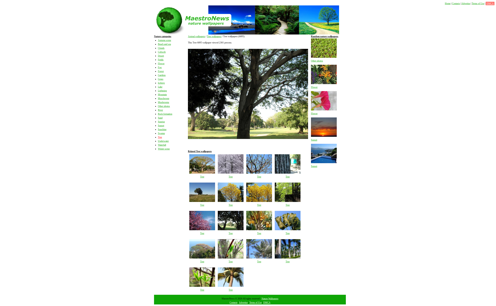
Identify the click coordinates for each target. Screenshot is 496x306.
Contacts (456, 3)
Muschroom (163, 98)
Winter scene (164, 148)
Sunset (161, 125)
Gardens (162, 75)
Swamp (161, 133)
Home (447, 3)
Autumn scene (164, 40)
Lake (160, 86)
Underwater (163, 141)
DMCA (490, 3)
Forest (161, 71)
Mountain (162, 94)
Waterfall (162, 145)
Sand (160, 117)
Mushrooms (163, 102)
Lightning (162, 90)
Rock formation (165, 114)
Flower (161, 63)
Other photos (164, 106)
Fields (161, 59)
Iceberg (161, 83)
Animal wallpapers (196, 36)
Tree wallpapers (214, 36)
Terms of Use (478, 3)
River (160, 110)
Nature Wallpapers (270, 298)
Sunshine (162, 129)
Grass (160, 79)
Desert (161, 55)
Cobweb (162, 52)
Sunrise (161, 121)
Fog (160, 67)
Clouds (161, 48)
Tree (160, 137)
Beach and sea (164, 44)
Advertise (465, 3)
